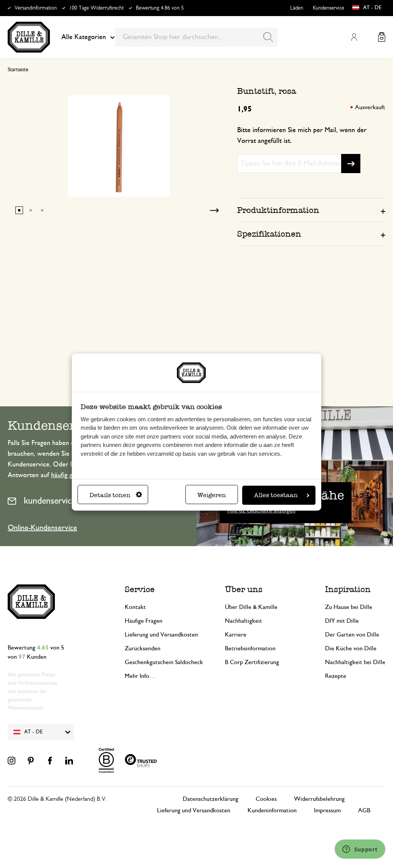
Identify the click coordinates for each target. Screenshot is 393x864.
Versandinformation (36, 8)
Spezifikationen (269, 234)
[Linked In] (69, 760)
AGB (364, 810)
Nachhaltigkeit (243, 621)
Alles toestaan (276, 495)
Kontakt (135, 607)
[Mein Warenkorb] (381, 37)
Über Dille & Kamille (251, 607)
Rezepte (335, 676)
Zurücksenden (142, 648)
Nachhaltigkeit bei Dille (355, 662)
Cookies (266, 799)
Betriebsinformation (250, 648)
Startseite (18, 69)
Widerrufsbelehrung (319, 799)
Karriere (235, 635)
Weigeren (211, 495)
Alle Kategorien (83, 37)
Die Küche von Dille (350, 648)
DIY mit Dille (342, 621)
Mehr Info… (140, 676)
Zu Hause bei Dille (348, 607)
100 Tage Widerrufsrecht (96, 8)
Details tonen (109, 495)
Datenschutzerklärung (210, 799)
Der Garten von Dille (352, 635)
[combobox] (196, 37)
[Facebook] (50, 760)
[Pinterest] (31, 760)
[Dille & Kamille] (29, 37)
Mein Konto (353, 37)
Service (140, 589)
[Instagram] (11, 760)
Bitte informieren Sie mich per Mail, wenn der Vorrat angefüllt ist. (302, 135)
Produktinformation (278, 210)
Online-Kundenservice (42, 528)
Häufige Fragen (143, 621)
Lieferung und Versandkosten (161, 635)
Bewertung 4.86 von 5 (160, 8)
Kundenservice (328, 8)
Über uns (244, 589)
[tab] (311, 210)
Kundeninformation (272, 810)
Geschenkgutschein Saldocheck (164, 662)
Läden (296, 8)
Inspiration (348, 589)
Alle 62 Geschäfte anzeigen (261, 510)
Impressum (327, 810)
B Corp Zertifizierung (252, 662)
